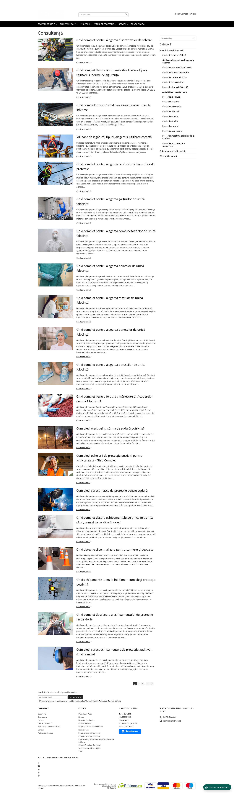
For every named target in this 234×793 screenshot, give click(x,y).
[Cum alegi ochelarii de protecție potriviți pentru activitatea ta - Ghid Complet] (55, 464)
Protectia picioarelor (171, 106)
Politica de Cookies (45, 733)
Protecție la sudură (171, 97)
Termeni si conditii (45, 723)
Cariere (40, 720)
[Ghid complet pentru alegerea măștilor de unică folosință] (55, 306)
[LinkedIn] (39, 769)
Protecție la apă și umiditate (175, 72)
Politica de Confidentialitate (110, 701)
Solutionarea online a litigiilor (90, 748)
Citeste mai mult (83, 62)
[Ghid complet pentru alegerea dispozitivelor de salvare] (55, 49)
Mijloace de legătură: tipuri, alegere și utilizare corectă (114, 137)
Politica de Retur (85, 723)
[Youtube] (39, 766)
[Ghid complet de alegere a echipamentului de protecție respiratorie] (55, 623)
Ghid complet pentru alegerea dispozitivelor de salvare (114, 40)
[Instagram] (39, 775)
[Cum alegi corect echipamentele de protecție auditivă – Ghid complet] (55, 658)
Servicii (122, 24)
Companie (43, 708)
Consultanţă (137, 24)
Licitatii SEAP (83, 730)
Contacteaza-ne (132, 731)
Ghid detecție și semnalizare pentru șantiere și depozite (114, 549)
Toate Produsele (47, 24)
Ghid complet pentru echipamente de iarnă (178, 61)
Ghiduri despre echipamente (173, 151)
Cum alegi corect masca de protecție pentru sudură (112, 490)
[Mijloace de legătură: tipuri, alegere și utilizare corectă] (55, 146)
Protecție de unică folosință (175, 87)
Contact (41, 730)
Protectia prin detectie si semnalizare (173, 144)
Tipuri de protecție (104, 24)
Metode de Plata (85, 714)
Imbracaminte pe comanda (89, 736)
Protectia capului (170, 116)
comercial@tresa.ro (172, 720)
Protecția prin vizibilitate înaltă (176, 67)
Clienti (82, 708)
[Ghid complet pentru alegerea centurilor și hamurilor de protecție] (55, 173)
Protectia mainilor (170, 111)
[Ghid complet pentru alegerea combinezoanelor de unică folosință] (55, 240)
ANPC (80, 751)
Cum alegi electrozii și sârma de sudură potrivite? (110, 428)
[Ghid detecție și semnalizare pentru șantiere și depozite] (55, 558)
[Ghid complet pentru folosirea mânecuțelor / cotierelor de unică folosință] (55, 405)
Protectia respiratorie (172, 131)
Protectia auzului (170, 126)
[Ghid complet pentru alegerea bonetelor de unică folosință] (55, 338)
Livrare (81, 717)
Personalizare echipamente (89, 733)
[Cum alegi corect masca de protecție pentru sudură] (55, 499)
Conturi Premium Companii (89, 745)
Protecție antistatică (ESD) (174, 77)
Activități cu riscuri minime (174, 92)
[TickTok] (39, 772)
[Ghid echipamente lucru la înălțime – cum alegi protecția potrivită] (55, 588)
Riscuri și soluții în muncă (171, 50)
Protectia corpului (170, 101)
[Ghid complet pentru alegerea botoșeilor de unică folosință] (55, 373)
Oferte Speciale (68, 24)
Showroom (42, 717)
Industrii (85, 24)
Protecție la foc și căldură (174, 55)
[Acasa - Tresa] (51, 14)
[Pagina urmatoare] (152, 683)
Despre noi (42, 714)
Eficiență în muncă (168, 156)
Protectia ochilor (170, 121)
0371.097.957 (169, 716)
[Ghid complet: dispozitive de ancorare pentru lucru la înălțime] (55, 114)
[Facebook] (39, 763)
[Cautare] (126, 14)
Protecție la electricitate (173, 82)
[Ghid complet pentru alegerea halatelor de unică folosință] (55, 274)
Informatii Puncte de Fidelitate (90, 726)
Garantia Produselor (86, 720)
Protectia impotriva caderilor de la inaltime (178, 137)
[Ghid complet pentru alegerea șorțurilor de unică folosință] (55, 208)
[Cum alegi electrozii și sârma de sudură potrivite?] (55, 437)
